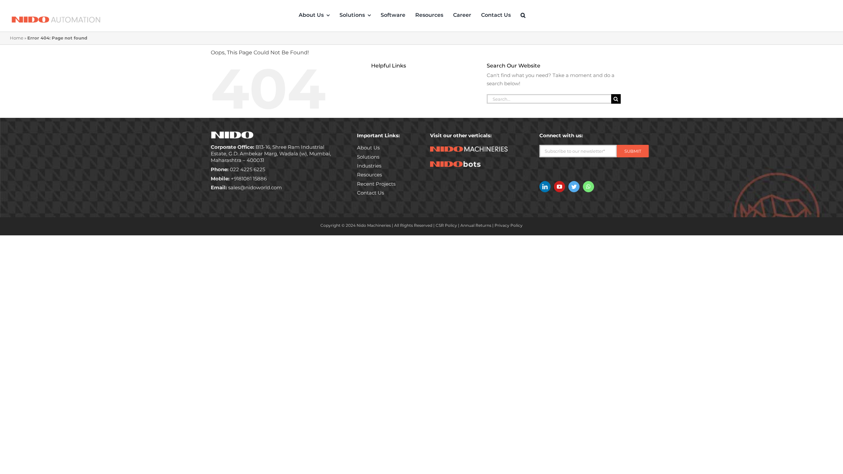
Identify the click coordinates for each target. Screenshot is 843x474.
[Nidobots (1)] (473, 163)
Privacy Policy (509, 225)
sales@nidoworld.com (246, 187)
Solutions (368, 157)
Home (16, 37)
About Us (368, 148)
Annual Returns (475, 225)
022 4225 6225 (238, 169)
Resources (369, 174)
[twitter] (574, 186)
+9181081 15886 (239, 178)
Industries (369, 166)
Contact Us (370, 193)
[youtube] (559, 186)
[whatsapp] (588, 186)
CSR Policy (446, 225)
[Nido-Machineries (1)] (473, 148)
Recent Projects (376, 184)
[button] (523, 15)
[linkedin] (545, 186)
